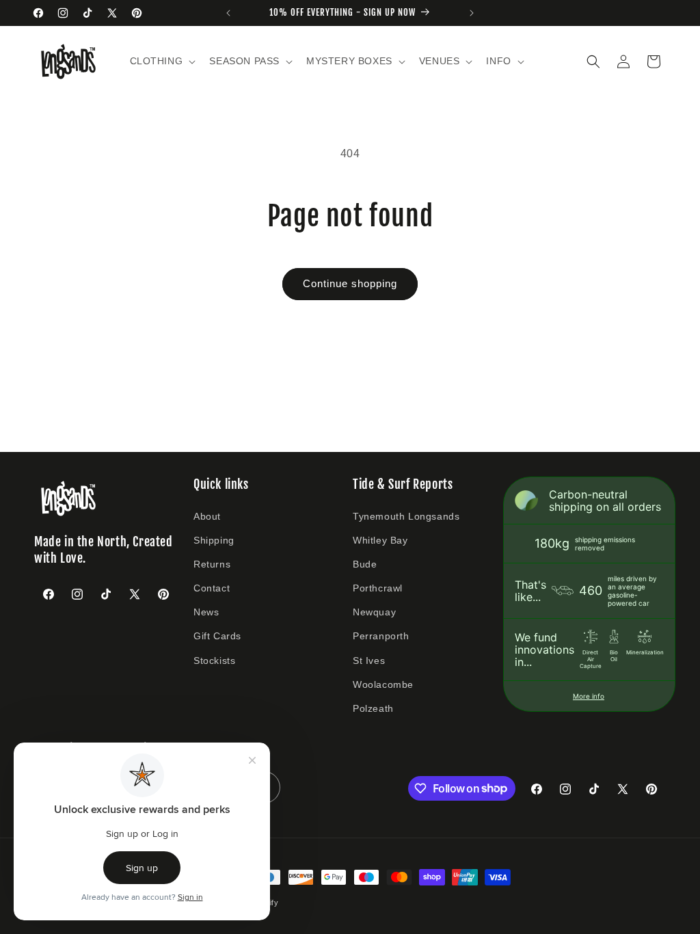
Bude (365, 564)
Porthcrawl (378, 588)
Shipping (213, 540)
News (206, 611)
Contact (211, 588)
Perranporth (381, 635)
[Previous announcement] (228, 13)
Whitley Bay (380, 540)
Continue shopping (350, 283)
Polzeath (373, 708)
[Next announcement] (472, 13)
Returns (211, 564)
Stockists (214, 660)
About (207, 516)
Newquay (374, 611)
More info (588, 696)
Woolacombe (383, 684)
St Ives (369, 660)
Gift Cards (217, 635)
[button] (162, 60)
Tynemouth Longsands (406, 516)
